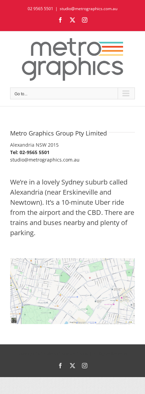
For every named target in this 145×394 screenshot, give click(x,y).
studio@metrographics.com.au (88, 8)
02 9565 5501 (40, 8)
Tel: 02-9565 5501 (30, 152)
